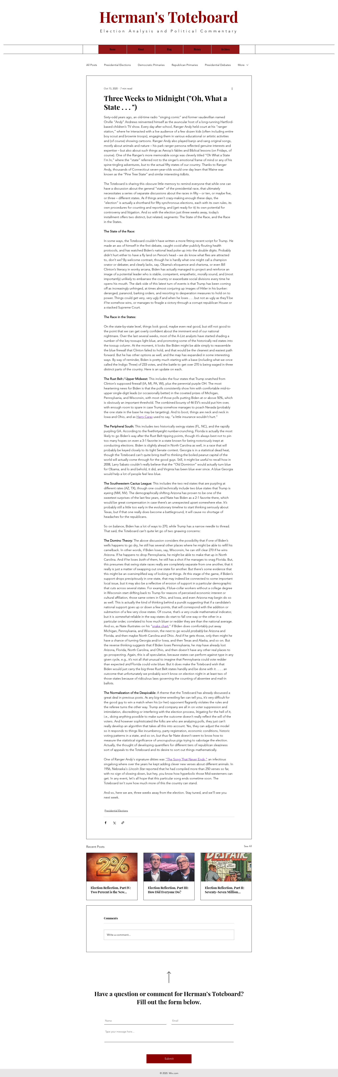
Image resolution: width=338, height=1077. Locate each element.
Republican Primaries (185, 65)
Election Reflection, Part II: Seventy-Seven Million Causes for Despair (224, 890)
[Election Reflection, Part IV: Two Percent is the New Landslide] (111, 867)
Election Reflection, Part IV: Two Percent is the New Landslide (111, 890)
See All (248, 846)
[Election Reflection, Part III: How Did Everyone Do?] (169, 867)
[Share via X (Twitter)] (114, 822)
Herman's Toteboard (168, 16)
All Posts (91, 65)
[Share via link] (122, 822)
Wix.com (173, 1073)
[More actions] (232, 88)
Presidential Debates (218, 65)
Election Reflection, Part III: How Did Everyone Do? (168, 890)
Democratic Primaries (151, 65)
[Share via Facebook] (105, 822)
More (241, 65)
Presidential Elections (117, 65)
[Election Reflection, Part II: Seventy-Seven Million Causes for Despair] (226, 867)
